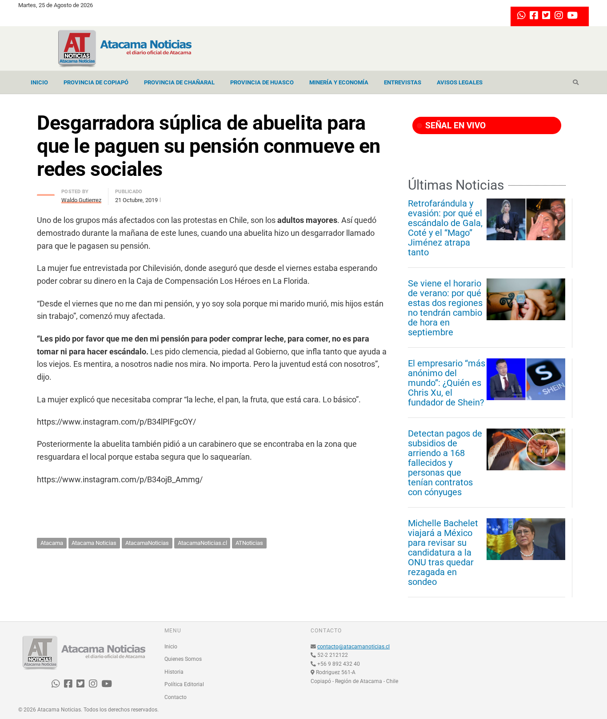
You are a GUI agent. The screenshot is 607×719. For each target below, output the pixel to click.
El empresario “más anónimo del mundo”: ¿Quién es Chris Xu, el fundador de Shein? (446, 382)
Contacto (175, 697)
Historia (174, 672)
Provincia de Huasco (262, 82)
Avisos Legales (460, 82)
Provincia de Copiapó (96, 82)
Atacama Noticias (94, 543)
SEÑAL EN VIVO (454, 125)
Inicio (39, 82)
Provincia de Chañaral (179, 82)
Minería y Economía (338, 82)
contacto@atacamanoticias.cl (353, 647)
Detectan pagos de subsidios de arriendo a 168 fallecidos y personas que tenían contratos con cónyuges (445, 463)
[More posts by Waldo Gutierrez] (46, 192)
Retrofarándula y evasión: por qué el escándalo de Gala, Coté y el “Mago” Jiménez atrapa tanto (445, 228)
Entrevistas (402, 82)
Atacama (51, 543)
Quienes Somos (183, 659)
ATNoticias (249, 543)
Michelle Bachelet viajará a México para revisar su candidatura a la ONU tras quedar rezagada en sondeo (443, 552)
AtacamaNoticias (147, 543)
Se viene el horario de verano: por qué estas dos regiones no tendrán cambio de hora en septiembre (445, 307)
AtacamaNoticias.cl (202, 543)
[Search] (575, 82)
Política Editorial (184, 684)
